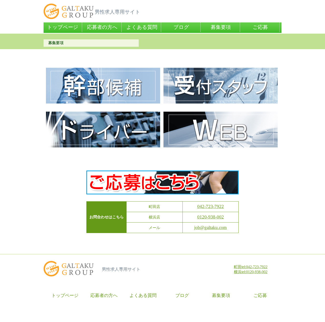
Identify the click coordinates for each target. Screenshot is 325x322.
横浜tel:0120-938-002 (250, 272)
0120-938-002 (210, 216)
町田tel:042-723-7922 (250, 267)
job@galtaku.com (210, 227)
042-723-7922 (210, 206)
